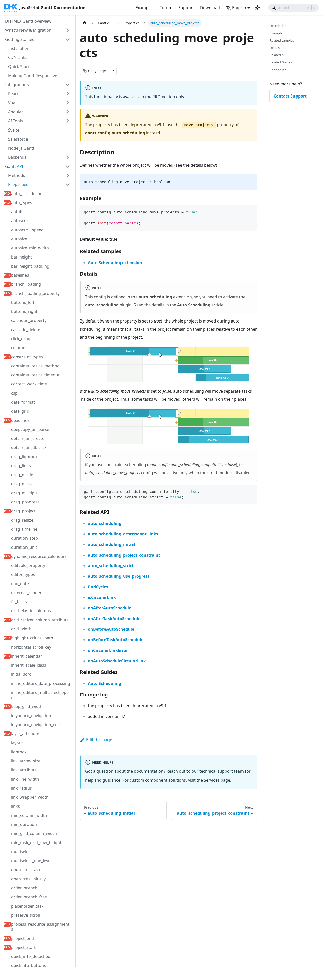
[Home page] (84, 23)
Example (276, 33)
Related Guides (281, 62)
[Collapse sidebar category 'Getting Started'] (67, 39)
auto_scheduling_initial (111, 544)
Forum (166, 7)
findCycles (98, 587)
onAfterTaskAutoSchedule (114, 618)
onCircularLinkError (108, 650)
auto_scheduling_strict (111, 565)
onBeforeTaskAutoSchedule (115, 639)
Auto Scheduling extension (115, 262)
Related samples (282, 40)
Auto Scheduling (193, 305)
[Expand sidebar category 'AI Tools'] (67, 121)
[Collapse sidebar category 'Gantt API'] (67, 166)
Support (186, 7)
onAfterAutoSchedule (109, 608)
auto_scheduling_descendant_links (123, 534)
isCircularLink (102, 597)
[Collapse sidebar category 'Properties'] (67, 184)
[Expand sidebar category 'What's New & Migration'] (67, 30)
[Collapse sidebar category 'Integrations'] (67, 85)
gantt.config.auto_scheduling (115, 133)
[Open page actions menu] (113, 71)
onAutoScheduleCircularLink (117, 661)
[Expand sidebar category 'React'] (67, 94)
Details (275, 47)
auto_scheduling (102, 305)
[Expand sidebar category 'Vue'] (67, 103)
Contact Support (290, 96)
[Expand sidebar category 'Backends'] (67, 157)
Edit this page (99, 740)
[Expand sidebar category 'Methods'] (67, 175)
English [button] (239, 7)
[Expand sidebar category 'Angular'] (67, 112)
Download (210, 7)
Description (278, 25)
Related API (278, 55)
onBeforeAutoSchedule (111, 629)
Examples (145, 7)
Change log (278, 70)
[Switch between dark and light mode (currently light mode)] (257, 8)
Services (212, 780)
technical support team (222, 771)
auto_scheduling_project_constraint (124, 555)
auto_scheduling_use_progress (118, 576)
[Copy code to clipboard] (251, 211)
